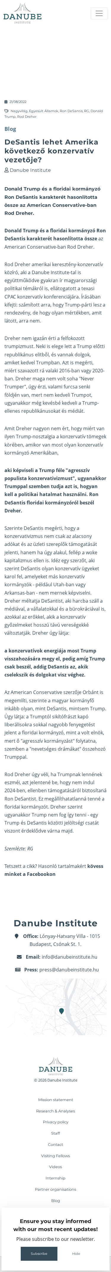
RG (86, 111)
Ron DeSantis (71, 111)
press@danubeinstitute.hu (69, 969)
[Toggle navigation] (99, 13)
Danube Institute (30, 170)
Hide (76, 1254)
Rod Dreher (26, 117)
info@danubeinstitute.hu (69, 957)
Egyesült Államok (43, 111)
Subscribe (39, 1254)
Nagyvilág (19, 111)
